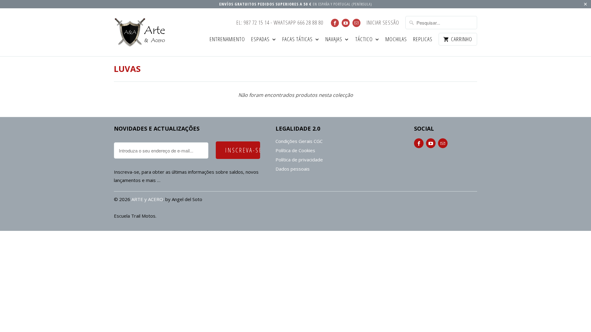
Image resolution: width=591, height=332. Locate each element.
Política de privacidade (299, 159)
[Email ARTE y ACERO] (356, 23)
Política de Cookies (295, 150)
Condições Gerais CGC (299, 141)
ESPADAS (261, 39)
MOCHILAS (396, 39)
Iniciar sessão (383, 23)
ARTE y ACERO (147, 199)
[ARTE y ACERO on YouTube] (346, 23)
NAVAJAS (334, 39)
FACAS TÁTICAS (298, 39)
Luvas (127, 68)
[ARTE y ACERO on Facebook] (335, 23)
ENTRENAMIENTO (227, 39)
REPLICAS (422, 39)
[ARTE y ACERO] (141, 32)
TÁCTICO (364, 39)
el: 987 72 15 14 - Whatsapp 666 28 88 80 (279, 23)
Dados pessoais (292, 169)
